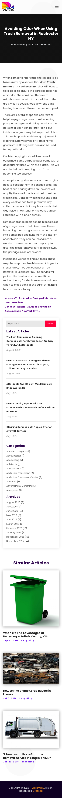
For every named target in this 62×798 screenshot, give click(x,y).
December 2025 (15, 536)
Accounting (12, 460)
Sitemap (38, 790)
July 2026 (11, 506)
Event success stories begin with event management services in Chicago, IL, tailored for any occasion (29, 364)
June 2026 (12, 511)
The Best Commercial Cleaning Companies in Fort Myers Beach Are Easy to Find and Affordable (29, 341)
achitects (11, 464)
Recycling (46, 44)
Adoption (11, 481)
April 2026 (11, 519)
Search (50, 323)
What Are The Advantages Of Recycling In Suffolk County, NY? (25, 634)
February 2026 (14, 528)
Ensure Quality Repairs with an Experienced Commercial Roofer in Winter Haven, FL (30, 407)
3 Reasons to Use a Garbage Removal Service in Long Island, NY (27, 756)
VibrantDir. (38, 787)
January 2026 (13, 532)
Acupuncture (13, 468)
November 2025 (15, 541)
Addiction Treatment (18, 473)
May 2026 (11, 515)
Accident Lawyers (16, 451)
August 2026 (13, 502)
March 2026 (12, 524)
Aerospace (12, 490)
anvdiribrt (20, 44)
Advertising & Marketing (19, 485)
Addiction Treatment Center (22, 477)
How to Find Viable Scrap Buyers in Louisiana (27, 692)
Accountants (13, 455)
